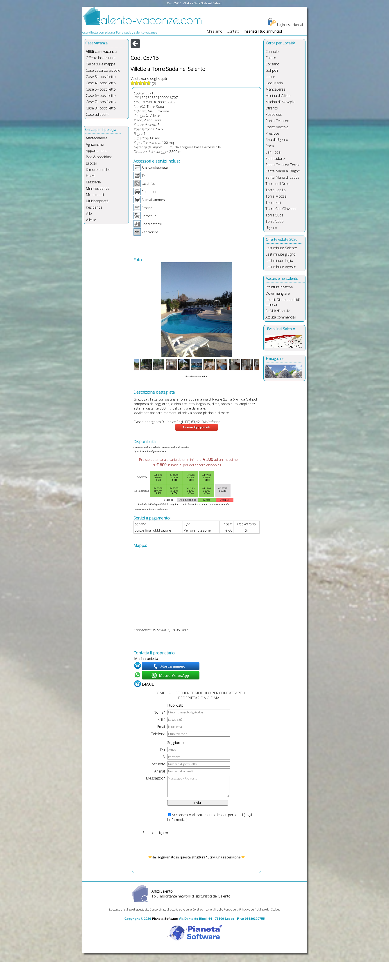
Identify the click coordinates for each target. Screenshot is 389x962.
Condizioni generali (204, 909)
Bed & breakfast (99, 156)
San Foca (272, 152)
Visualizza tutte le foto (196, 376)
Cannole (272, 51)
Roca (269, 145)
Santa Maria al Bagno (282, 171)
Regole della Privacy (236, 909)
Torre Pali (273, 202)
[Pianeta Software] (194, 941)
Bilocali (91, 163)
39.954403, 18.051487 (170, 630)
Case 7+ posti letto (101, 101)
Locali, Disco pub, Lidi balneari (282, 302)
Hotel (90, 175)
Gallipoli (271, 70)
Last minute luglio (279, 260)
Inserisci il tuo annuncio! (263, 31)
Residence (94, 207)
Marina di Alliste (278, 95)
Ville (89, 213)
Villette (91, 219)
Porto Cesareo (277, 120)
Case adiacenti (97, 114)
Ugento (271, 227)
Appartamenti (96, 150)
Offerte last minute (100, 57)
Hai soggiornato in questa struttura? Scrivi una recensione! (196, 857)
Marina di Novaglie (280, 101)
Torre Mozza (276, 196)
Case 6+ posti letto (101, 95)
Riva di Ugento (276, 139)
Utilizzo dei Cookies (268, 909)
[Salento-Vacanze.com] (142, 24)
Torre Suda (155, 106)
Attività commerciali (280, 317)
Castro (270, 57)
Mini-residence (97, 188)
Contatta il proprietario (196, 427)
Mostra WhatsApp (173, 675)
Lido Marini (274, 82)
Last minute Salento (281, 247)
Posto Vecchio (277, 127)
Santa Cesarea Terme (282, 164)
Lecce (270, 76)
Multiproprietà (97, 200)
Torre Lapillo (275, 189)
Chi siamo (214, 31)
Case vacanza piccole (103, 70)
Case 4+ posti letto (101, 82)
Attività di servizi (277, 310)
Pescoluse (273, 114)
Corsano (272, 64)
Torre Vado (274, 221)
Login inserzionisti (290, 24)
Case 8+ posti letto (101, 108)
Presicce (272, 133)
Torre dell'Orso (277, 183)
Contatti (233, 31)
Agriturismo (95, 144)
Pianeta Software (165, 918)
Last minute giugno (280, 254)
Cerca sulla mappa (100, 64)
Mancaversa (275, 89)
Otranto (271, 108)
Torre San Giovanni (280, 208)
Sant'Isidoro (275, 158)
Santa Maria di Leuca (282, 177)
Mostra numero (173, 666)
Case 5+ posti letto (101, 89)
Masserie (93, 182)
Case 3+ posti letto (101, 76)
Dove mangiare (277, 293)
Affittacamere (96, 138)
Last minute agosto (280, 266)
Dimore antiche (98, 169)
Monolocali (95, 194)
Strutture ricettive (279, 287)
